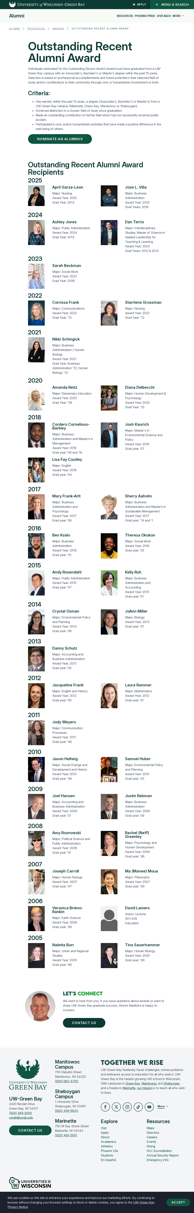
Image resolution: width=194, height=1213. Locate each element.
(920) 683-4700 (66, 1081)
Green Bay (133, 1083)
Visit (103, 1128)
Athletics (107, 1146)
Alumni (16, 15)
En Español (108, 1160)
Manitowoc (149, 1083)
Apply (141, 4)
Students (107, 1155)
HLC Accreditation (159, 1151)
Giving (151, 1146)
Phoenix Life (109, 1151)
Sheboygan (172, 1083)
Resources (125, 15)
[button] (105, 1107)
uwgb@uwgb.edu (21, 1117)
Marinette (129, 1088)
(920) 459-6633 (66, 1111)
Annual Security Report (162, 1155)
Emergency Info (158, 1160)
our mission (145, 1088)
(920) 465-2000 (20, 1113)
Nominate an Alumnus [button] (60, 139)
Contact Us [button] (84, 1023)
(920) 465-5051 (66, 1135)
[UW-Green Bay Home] (42, 4)
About (105, 1137)
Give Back (164, 15)
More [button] (176, 15)
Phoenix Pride (145, 15)
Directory (153, 1132)
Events (151, 1142)
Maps (150, 1128)
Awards (58, 28)
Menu (175, 4)
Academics (108, 1142)
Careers (152, 1137)
